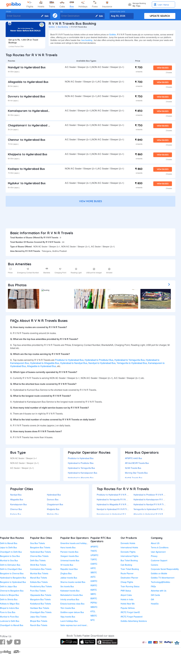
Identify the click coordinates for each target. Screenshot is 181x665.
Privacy (154, 556)
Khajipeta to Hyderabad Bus (27, 154)
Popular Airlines (128, 608)
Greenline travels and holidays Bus (75, 543)
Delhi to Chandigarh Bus (11, 569)
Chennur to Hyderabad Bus (26, 139)
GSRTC (93, 581)
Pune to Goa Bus (7, 612)
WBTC (93, 594)
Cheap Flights (127, 582)
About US (155, 543)
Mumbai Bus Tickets (39, 573)
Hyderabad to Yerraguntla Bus (129, 360)
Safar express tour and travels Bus (75, 625)
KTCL (92, 611)
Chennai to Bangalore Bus (11, 590)
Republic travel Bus (69, 569)
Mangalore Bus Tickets (40, 599)
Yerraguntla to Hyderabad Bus (132, 363)
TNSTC (93, 550)
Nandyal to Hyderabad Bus (27, 67)
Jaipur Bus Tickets (38, 616)
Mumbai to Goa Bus (9, 560)
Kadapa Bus (15, 514)
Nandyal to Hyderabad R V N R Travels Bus (116, 509)
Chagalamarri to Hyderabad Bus (30, 125)
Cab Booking (126, 564)
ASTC (93, 576)
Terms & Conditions (159, 547)
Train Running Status (130, 586)
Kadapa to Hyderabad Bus (26, 169)
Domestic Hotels (128, 543)
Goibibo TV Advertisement (162, 577)
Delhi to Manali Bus (8, 543)
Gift (152, 599)
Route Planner (127, 573)
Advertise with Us (158, 590)
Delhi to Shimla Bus (8, 599)
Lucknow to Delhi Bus (9, 621)
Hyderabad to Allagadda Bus (44, 363)
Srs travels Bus (67, 586)
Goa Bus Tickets (37, 543)
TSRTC (93, 559)
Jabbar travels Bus (68, 577)
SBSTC (93, 572)
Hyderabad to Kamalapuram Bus (82, 472)
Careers (154, 564)
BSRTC (93, 598)
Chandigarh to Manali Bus (11, 625)
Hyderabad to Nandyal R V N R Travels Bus (152, 504)
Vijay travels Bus (67, 616)
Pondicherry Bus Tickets (41, 586)
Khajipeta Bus (53, 509)
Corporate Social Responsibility (165, 569)
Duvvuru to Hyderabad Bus (26, 96)
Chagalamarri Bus (55, 504)
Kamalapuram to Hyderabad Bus (30, 111)
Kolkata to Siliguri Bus (9, 603)
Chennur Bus (16, 509)
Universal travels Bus (69, 560)
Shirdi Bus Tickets (38, 564)
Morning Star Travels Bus (136, 472)
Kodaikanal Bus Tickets (40, 603)
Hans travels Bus (68, 547)
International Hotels (129, 547)
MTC (92, 620)
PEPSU (93, 602)
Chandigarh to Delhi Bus (11, 551)
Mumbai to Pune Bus (9, 616)
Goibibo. (113, 34)
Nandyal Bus (15, 494)
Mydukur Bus (53, 514)
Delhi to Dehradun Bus (10, 564)
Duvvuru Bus (52, 499)
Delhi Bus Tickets (38, 560)
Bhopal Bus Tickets (38, 621)
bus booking (86, 40)
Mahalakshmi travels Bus (71, 595)
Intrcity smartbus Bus (69, 599)
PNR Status (126, 590)
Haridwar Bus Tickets (39, 608)
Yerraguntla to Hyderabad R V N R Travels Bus (154, 509)
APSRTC (94, 546)
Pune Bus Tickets (38, 590)
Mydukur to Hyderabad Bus (27, 183)
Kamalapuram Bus (18, 504)
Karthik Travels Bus (133, 477)
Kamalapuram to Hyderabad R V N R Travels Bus (119, 514)
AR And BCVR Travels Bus (137, 463)
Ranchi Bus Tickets (38, 625)
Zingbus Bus (66, 573)
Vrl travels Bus (66, 564)
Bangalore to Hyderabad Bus (13, 582)
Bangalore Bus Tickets (40, 547)
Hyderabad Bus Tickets (40, 551)
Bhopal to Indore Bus (9, 608)
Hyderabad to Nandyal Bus (73, 363)
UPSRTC (94, 555)
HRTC (93, 568)
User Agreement (158, 551)
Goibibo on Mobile (159, 573)
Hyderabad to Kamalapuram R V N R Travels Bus (155, 499)
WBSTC (93, 607)
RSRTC (93, 585)
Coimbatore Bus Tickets (40, 569)
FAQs (153, 586)
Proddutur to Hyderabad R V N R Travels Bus (117, 494)
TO (61, 11)
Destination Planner (129, 577)
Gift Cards (155, 595)
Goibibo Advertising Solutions (134, 621)
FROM (8, 11)
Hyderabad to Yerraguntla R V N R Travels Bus (118, 499)
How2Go (155, 603)
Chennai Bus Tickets (39, 556)
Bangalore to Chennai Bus (11, 573)
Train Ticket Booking (130, 569)
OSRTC (93, 563)
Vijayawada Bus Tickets (40, 595)
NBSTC (93, 615)
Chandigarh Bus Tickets (40, 612)
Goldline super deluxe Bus (72, 612)
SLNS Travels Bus (133, 468)
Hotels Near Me (128, 603)
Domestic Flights (128, 551)
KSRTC (93, 589)
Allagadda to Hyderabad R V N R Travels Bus (153, 514)
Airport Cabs (126, 595)
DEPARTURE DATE (117, 11)
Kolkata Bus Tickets (39, 582)
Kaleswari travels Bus (69, 590)
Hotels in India (127, 599)
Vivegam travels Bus (69, 556)
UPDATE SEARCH (160, 16)
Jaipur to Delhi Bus (8, 547)
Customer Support (159, 560)
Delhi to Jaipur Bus (8, 586)
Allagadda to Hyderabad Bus (28, 82)
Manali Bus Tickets (38, 577)
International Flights (129, 556)
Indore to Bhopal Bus (9, 595)
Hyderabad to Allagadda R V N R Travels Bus (117, 504)
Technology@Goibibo (160, 582)
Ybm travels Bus (67, 608)
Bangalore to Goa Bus (10, 556)
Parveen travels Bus (69, 551)
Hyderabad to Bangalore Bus (13, 577)
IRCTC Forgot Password (131, 616)
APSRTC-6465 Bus (133, 458)
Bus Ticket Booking (129, 560)
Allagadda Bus (16, 499)
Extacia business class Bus (72, 603)
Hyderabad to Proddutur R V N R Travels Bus (153, 494)
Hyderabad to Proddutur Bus (99, 360)
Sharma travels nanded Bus (72, 582)
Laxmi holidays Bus (69, 621)
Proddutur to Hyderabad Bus (69, 360)
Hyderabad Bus (54, 494)
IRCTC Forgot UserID (130, 612)
